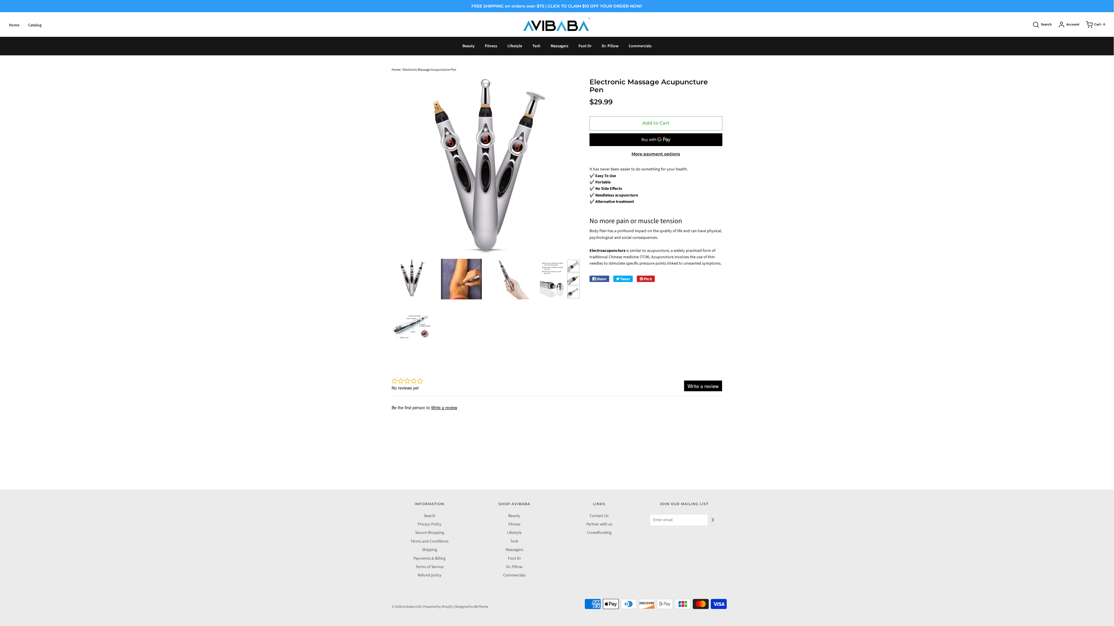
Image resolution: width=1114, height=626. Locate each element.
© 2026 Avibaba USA (406, 606)
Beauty (468, 46)
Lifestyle (514, 46)
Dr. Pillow (610, 46)
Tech (536, 46)
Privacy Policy (430, 524)
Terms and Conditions (429, 541)
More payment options (656, 153)
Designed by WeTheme (471, 606)
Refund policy (430, 575)
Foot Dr (585, 46)
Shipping (429, 550)
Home (14, 25)
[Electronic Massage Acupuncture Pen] (412, 277)
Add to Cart (656, 123)
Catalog (34, 25)
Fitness (491, 46)
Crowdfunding (599, 533)
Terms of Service (429, 567)
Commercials (640, 46)
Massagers (559, 46)
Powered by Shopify (438, 606)
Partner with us (599, 524)
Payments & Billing (429, 558)
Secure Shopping (429, 533)
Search (429, 516)
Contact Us (599, 516)
